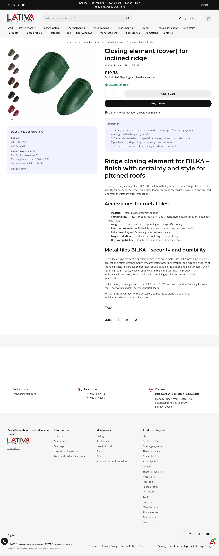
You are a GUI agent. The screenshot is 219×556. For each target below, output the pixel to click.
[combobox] (87, 18)
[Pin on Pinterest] (136, 319)
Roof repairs (97, 2)
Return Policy (128, 546)
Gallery (83, 2)
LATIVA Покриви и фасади (58, 544)
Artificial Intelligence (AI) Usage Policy (191, 546)
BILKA (117, 65)
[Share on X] (127, 319)
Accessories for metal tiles (90, 42)
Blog (137, 2)
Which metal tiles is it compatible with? (126, 297)
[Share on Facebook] (118, 319)
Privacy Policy (109, 546)
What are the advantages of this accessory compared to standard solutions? (147, 293)
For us (128, 2)
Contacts (93, 546)
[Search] (127, 18)
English (205, 5)
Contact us (13, 448)
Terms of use (146, 546)
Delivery (162, 546)
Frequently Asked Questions (109, 6)
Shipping (125, 77)
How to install (114, 2)
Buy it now (158, 103)
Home (68, 42)
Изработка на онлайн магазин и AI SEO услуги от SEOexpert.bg (33, 548)
